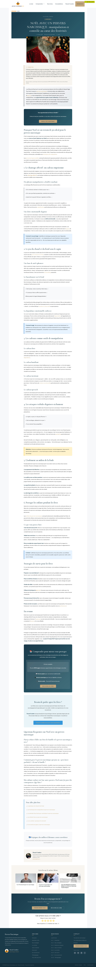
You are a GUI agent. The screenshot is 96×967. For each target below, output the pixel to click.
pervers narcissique (45, 69)
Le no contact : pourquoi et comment (36, 820)
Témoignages (35, 955)
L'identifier (51, 16)
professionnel (63, 606)
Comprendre (39, 4)
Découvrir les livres (56, 907)
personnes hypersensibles (32, 158)
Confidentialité (90, 964)
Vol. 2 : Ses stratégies (56, 942)
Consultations (59, 4)
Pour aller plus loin (36, 957)
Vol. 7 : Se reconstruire (56, 955)
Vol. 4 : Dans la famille (56, 947)
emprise (29, 95)
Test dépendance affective (80, 940)
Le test (31, 4)
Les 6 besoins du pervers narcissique (25, 884)
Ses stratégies (35, 942)
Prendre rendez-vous (40, 907)
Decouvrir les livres (48, 686)
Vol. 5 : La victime (55, 950)
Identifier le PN (35, 940)
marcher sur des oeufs (44, 306)
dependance (27, 357)
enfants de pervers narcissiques (34, 516)
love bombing (47, 272)
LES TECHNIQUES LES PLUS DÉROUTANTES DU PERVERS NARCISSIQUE (68, 886)
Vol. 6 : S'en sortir (55, 952)
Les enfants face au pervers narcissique (37, 817)
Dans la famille (35, 947)
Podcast (76, 942)
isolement (38, 619)
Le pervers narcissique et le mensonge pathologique (45, 885)
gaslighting (58, 434)
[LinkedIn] (81, 953)
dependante (57, 316)
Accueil (44, 16)
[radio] (42, 920)
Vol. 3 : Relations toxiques (57, 945)
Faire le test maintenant (48, 121)
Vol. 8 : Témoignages (56, 957)
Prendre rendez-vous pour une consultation (48, 722)
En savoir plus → (37, 859)
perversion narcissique (42, 856)
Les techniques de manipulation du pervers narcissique (41, 809)
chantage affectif (32, 175)
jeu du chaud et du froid (37, 254)
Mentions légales (78, 964)
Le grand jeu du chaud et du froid (35, 806)
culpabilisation (40, 207)
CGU (85, 964)
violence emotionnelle (45, 383)
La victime (34, 945)
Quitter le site (90, 1)
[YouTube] (75, 953)
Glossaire (34, 938)
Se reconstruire (35, 952)
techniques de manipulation (50, 154)
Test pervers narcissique (79, 938)
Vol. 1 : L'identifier (55, 940)
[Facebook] (78, 953)
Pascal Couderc (69, 4)
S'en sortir (34, 950)
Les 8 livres (54, 938)
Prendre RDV (80, 3)
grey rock (38, 590)
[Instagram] (84, 953)
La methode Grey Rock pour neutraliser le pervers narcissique (43, 813)
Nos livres (50, 4)
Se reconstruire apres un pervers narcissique (38, 824)
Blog (47, 16)
